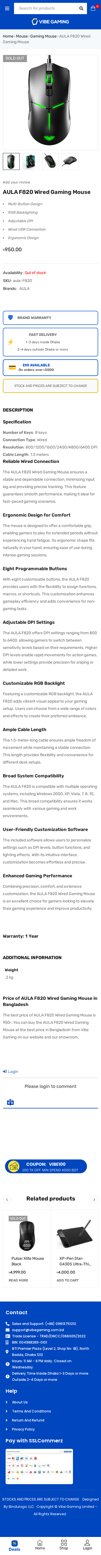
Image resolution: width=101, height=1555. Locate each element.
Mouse (22, 36)
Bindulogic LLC (21, 1506)
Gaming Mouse (43, 36)
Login (12, 1071)
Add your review (16, 182)
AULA (24, 288)
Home (8, 36)
